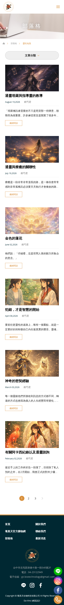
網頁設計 (36, 600)
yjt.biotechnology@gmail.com (38, 576)
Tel (58, 599)
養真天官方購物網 (15, 531)
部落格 (14, 43)
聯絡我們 (40, 531)
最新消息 (40, 538)
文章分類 (30, 55)
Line (58, 571)
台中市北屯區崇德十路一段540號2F (32, 567)
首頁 (4, 43)
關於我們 (40, 524)
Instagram (58, 580)
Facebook (58, 590)
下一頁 (42, 498)
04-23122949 (35, 572)
